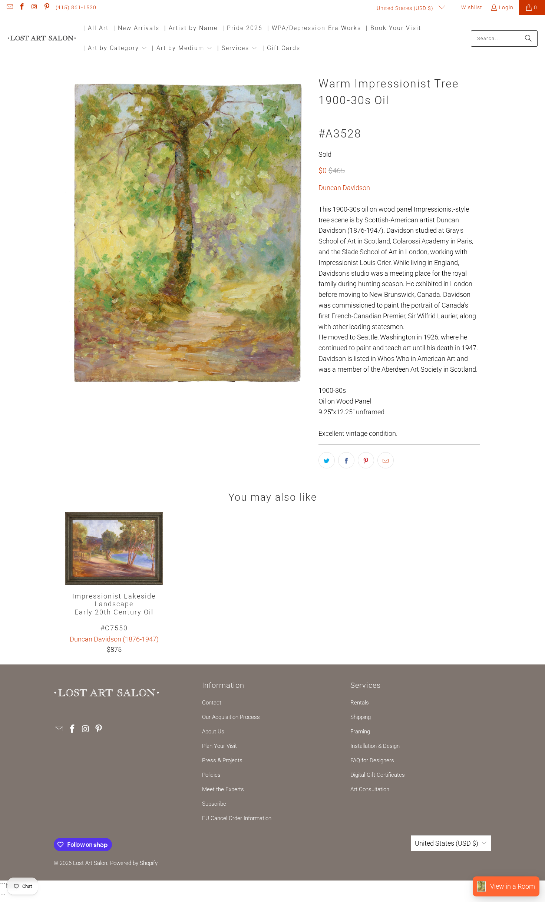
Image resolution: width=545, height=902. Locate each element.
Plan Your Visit (219, 746)
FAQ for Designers (372, 760)
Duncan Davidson (344, 188)
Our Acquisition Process (231, 717)
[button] (115, 49)
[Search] (528, 38)
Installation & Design (375, 746)
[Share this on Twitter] (326, 460)
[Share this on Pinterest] (366, 460)
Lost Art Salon (90, 863)
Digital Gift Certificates (377, 775)
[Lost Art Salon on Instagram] (34, 7)
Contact (211, 702)
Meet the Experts (223, 789)
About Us (213, 731)
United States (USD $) (406, 8)
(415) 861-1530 (76, 7)
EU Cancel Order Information (236, 818)
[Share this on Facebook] (346, 460)
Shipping (360, 717)
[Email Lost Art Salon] (9, 7)
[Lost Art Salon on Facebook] (22, 7)
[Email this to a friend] (385, 460)
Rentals (359, 702)
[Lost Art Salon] (41, 38)
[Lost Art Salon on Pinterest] (46, 7)
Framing (360, 731)
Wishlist (471, 7)
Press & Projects (222, 760)
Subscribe (214, 803)
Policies (211, 775)
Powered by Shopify (134, 863)
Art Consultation (369, 789)
